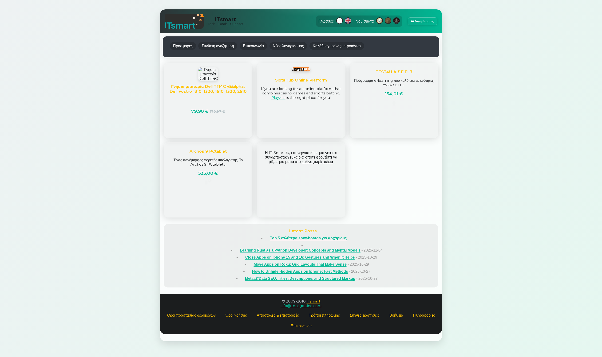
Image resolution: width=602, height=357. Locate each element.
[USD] (388, 21)
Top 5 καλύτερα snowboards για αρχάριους (308, 238)
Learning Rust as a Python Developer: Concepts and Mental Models (300, 250)
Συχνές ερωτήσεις (365, 315)
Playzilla (278, 97)
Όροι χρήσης (236, 315)
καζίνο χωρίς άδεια (317, 161)
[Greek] (339, 21)
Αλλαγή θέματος (422, 21)
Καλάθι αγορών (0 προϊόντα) (337, 46)
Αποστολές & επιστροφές (278, 315)
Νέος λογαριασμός (288, 46)
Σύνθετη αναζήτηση (218, 46)
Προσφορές (183, 46)
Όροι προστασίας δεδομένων (191, 315)
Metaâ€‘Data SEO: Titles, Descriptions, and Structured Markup (300, 278)
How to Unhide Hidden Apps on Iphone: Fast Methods (300, 271)
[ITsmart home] (184, 21)
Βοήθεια (396, 315)
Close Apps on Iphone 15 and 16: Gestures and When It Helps (300, 257)
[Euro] (379, 21)
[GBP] (396, 21)
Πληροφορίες (424, 315)
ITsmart (313, 301)
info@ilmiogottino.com (301, 305)
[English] (348, 21)
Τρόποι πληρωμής (324, 315)
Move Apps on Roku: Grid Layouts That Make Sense (300, 264)
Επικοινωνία (253, 46)
